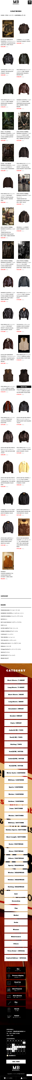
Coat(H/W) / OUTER (16, 751)
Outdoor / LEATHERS (16, 801)
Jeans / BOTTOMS (16, 808)
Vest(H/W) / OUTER (16, 766)
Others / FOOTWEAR (16, 858)
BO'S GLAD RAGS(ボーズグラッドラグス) (11, 622)
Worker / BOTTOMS (16, 815)
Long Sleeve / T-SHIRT (16, 687)
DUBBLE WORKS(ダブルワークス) (9, 631)
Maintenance (16, 937)
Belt (16, 894)
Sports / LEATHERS (16, 787)
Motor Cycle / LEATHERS (16, 773)
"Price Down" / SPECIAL (16, 951)
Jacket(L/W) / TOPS (16, 730)
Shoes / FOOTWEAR (16, 851)
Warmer (16, 929)
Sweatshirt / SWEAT (16, 709)
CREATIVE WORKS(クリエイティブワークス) (12, 616)
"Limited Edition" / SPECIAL (16, 958)
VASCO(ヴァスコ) (5, 652)
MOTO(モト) (4, 619)
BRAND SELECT (5, 658)
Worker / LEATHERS (16, 794)
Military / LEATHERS (16, 780)
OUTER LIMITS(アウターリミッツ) (9, 628)
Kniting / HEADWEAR (16, 887)
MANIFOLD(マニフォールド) (8, 655)
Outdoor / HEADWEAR (16, 880)
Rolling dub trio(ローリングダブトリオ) (11, 643)
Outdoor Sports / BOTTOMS (16, 830)
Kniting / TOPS (16, 744)
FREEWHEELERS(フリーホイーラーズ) (10, 610)
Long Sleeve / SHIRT (16, 702)
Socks (16, 922)
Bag (16, 908)
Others (16, 944)
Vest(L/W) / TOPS (16, 737)
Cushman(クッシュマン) (7, 634)
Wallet (16, 915)
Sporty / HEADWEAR (16, 865)
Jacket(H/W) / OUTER (16, 758)
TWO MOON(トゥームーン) (8, 637)
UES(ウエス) (4, 625)
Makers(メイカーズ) (6, 646)
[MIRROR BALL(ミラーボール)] (16, 2)
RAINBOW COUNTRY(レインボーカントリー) (12, 613)
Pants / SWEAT (16, 723)
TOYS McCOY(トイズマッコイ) (8, 640)
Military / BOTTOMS (16, 823)
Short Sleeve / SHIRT (16, 694)
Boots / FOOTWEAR (16, 844)
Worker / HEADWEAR (16, 872)
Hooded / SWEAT (16, 716)
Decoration (16, 901)
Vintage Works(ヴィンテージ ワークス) (11, 649)
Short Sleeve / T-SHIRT (16, 680)
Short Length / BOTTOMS (16, 837)
